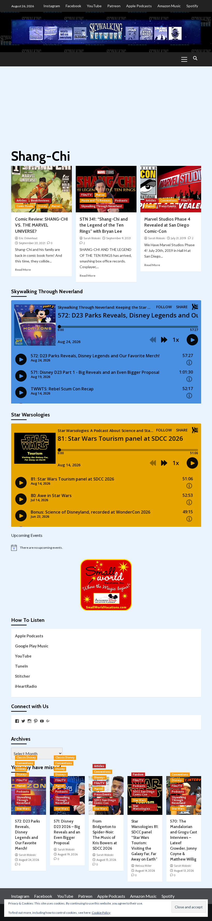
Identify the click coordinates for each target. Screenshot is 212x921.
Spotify (192, 6)
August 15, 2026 (106, 860)
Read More (23, 270)
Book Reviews (40, 200)
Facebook (73, 6)
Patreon (113, 6)
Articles (22, 200)
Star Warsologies (141, 807)
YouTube (94, 6)
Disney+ (22, 774)
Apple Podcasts (139, 6)
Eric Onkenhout (28, 238)
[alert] (106, 548)
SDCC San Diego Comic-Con (105, 801)
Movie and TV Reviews (96, 200)
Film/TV (86, 195)
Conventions (168, 200)
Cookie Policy (101, 913)
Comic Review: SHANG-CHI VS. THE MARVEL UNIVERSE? (41, 225)
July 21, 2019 (178, 238)
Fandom (138, 774)
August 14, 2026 (145, 870)
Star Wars (23, 808)
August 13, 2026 (184, 870)
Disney (42, 206)
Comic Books (25, 206)
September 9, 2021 (118, 238)
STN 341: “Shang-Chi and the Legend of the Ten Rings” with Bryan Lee (104, 225)
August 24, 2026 (29, 860)
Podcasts (121, 200)
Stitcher (22, 676)
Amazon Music (169, 6)
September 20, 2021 (32, 243)
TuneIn (21, 666)
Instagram (51, 6)
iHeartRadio (26, 686)
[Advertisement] (106, 105)
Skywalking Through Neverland (101, 206)
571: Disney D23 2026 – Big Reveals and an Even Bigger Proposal (67, 832)
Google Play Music (31, 646)
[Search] (195, 58)
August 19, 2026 (68, 854)
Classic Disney (26, 757)
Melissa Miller (143, 866)
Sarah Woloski (92, 238)
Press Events (167, 206)
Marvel (55, 206)
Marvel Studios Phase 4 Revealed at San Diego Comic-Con (167, 225)
